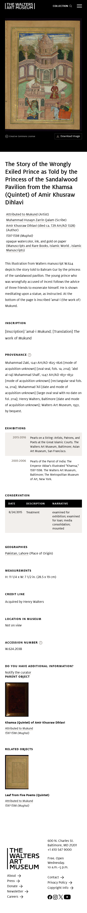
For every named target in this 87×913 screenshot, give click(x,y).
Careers (13, 897)
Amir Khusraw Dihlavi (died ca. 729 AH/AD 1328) (40, 226)
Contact (54, 877)
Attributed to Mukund (22, 214)
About (12, 876)
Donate (12, 886)
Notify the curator (18, 672)
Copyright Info (58, 888)
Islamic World (60, 246)
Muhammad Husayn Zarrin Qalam (30, 220)
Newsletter (15, 891)
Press (11, 881)
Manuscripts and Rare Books (27, 246)
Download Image (70, 136)
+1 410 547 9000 (60, 849)
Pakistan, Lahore (17, 553)
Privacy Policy (58, 883)
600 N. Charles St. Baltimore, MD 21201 (62, 842)
